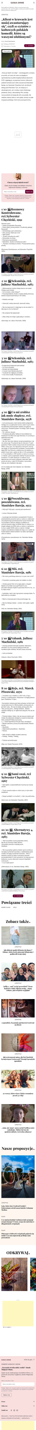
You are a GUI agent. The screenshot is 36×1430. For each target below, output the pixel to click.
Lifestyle (11, 7)
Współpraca (26, 1418)
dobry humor (6, 907)
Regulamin (4, 1416)
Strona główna (5, 7)
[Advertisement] (18, 1313)
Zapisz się (29, 191)
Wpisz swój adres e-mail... (7, 1380)
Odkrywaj (4, 1406)
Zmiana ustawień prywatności (10, 1418)
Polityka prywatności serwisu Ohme (21, 1416)
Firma (3, 1402)
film (15, 907)
